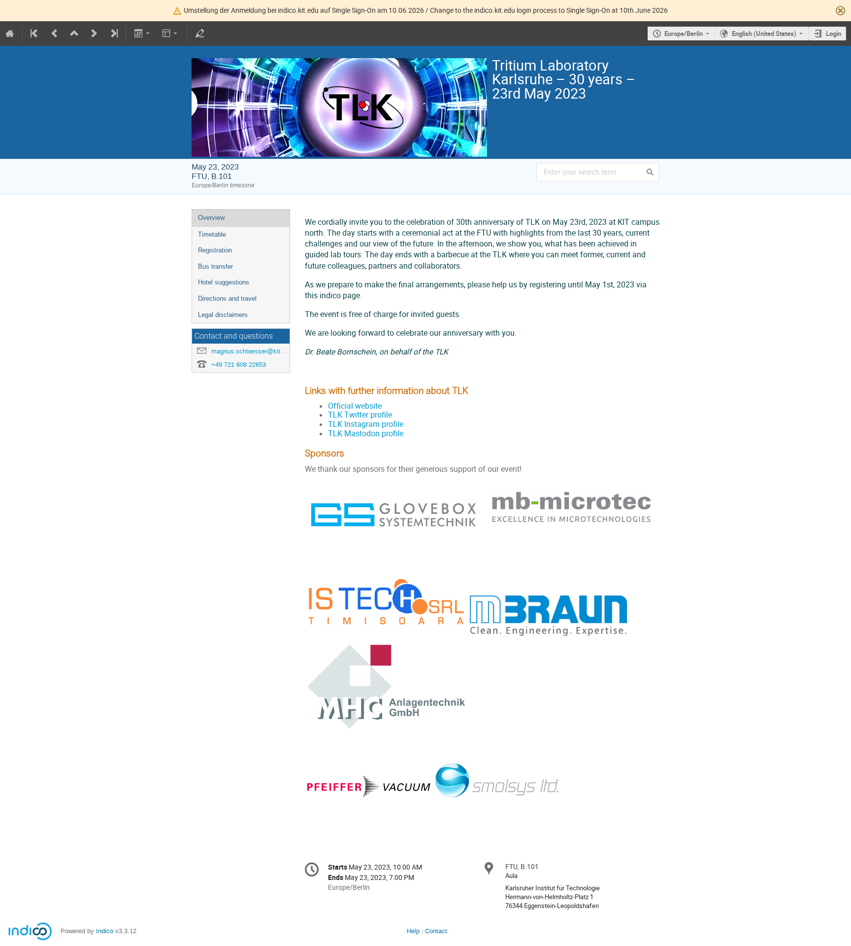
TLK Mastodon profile (365, 433)
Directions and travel (227, 298)
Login (833, 33)
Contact (436, 931)
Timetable (212, 234)
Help (413, 931)
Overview (211, 217)
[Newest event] (113, 33)
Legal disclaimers (223, 314)
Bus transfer (215, 266)
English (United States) (764, 33)
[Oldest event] (35, 33)
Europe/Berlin (683, 33)
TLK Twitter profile (360, 415)
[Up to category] (74, 33)
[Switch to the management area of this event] (200, 33)
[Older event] (55, 33)
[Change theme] (171, 33)
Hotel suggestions (223, 282)
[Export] (143, 33)
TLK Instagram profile (365, 424)
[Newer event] (94, 33)
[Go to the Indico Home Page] (10, 33)
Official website (355, 406)
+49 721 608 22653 (238, 364)
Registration (215, 250)
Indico (104, 931)
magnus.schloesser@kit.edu (252, 351)
